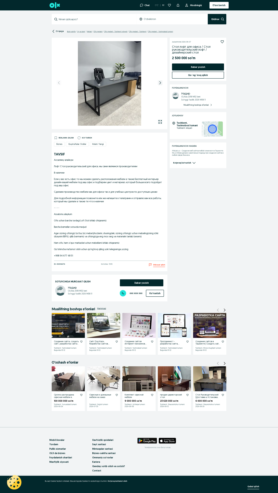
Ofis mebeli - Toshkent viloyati (115, 31)
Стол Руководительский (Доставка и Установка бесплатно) (206, 397)
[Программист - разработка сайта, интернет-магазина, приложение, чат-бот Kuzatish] (187, 342)
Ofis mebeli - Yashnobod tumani (160, 31)
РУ (163, 5)
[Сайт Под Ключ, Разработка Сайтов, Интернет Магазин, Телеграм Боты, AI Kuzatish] (117, 342)
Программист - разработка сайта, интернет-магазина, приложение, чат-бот (170, 345)
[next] (160, 82)
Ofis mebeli (98, 31)
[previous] (59, 82)
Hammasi (101, 308)
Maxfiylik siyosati (59, 461)
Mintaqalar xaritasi (102, 448)
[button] (178, 4)
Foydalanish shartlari (60, 457)
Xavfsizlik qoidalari (102, 439)
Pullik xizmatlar (57, 448)
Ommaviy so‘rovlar (102, 457)
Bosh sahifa (71, 31)
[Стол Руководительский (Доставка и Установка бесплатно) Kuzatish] (223, 395)
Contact (96, 470)
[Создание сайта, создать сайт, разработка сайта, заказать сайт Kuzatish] (81, 342)
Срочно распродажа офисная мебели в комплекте (64, 397)
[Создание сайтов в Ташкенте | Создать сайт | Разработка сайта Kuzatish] (223, 342)
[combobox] (96, 19)
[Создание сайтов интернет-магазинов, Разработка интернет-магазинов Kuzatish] (152, 342)
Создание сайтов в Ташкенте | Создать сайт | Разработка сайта (207, 344)
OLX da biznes (57, 453)
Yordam (53, 444)
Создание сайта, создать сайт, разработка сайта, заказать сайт (66, 344)
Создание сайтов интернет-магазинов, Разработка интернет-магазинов (135, 345)
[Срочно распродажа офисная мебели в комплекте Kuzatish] (81, 395)
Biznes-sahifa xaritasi (104, 453)
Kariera (96, 461)
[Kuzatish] (222, 41)
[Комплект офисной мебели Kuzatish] (152, 395)
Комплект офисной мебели (134, 395)
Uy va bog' (81, 31)
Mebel (89, 31)
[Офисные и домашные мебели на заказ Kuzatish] (117, 395)
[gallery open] (160, 121)
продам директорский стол (171, 395)
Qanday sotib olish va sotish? (108, 466)
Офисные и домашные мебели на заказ (100, 395)
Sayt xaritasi (99, 444)
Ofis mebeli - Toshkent (137, 31)
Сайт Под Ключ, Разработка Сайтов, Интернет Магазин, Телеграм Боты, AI (98, 345)
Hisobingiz (196, 5)
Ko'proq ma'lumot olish (117, 481)
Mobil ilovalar (56, 439)
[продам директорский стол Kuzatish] (187, 395)
